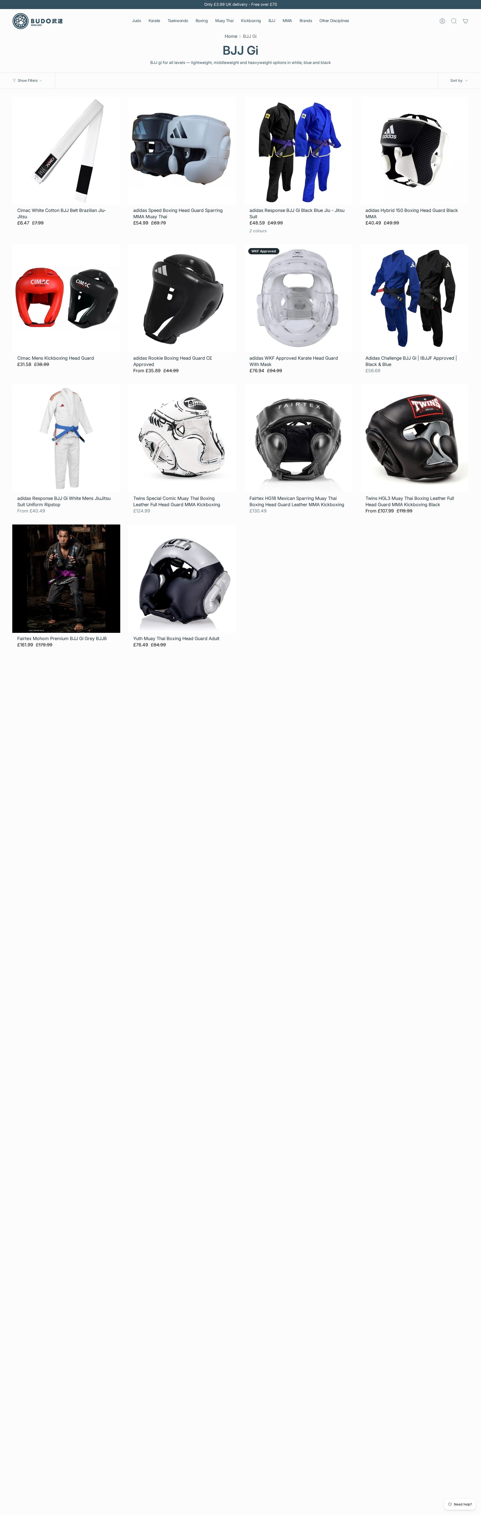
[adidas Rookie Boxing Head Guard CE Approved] (182, 298)
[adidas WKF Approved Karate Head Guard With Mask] (298, 298)
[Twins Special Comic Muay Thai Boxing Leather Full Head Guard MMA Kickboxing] (182, 438)
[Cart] (465, 21)
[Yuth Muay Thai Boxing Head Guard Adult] (182, 578)
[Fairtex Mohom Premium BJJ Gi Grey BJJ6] (66, 578)
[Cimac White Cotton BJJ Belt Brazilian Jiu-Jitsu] (66, 151)
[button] (136, 21)
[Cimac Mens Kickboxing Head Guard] (66, 298)
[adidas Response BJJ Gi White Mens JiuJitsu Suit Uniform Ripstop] (66, 438)
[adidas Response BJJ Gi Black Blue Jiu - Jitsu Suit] (298, 151)
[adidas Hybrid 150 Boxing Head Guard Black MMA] (414, 151)
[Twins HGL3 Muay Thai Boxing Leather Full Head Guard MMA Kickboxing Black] (414, 438)
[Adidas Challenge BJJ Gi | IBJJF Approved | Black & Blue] (414, 298)
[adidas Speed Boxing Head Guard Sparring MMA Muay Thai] (182, 151)
